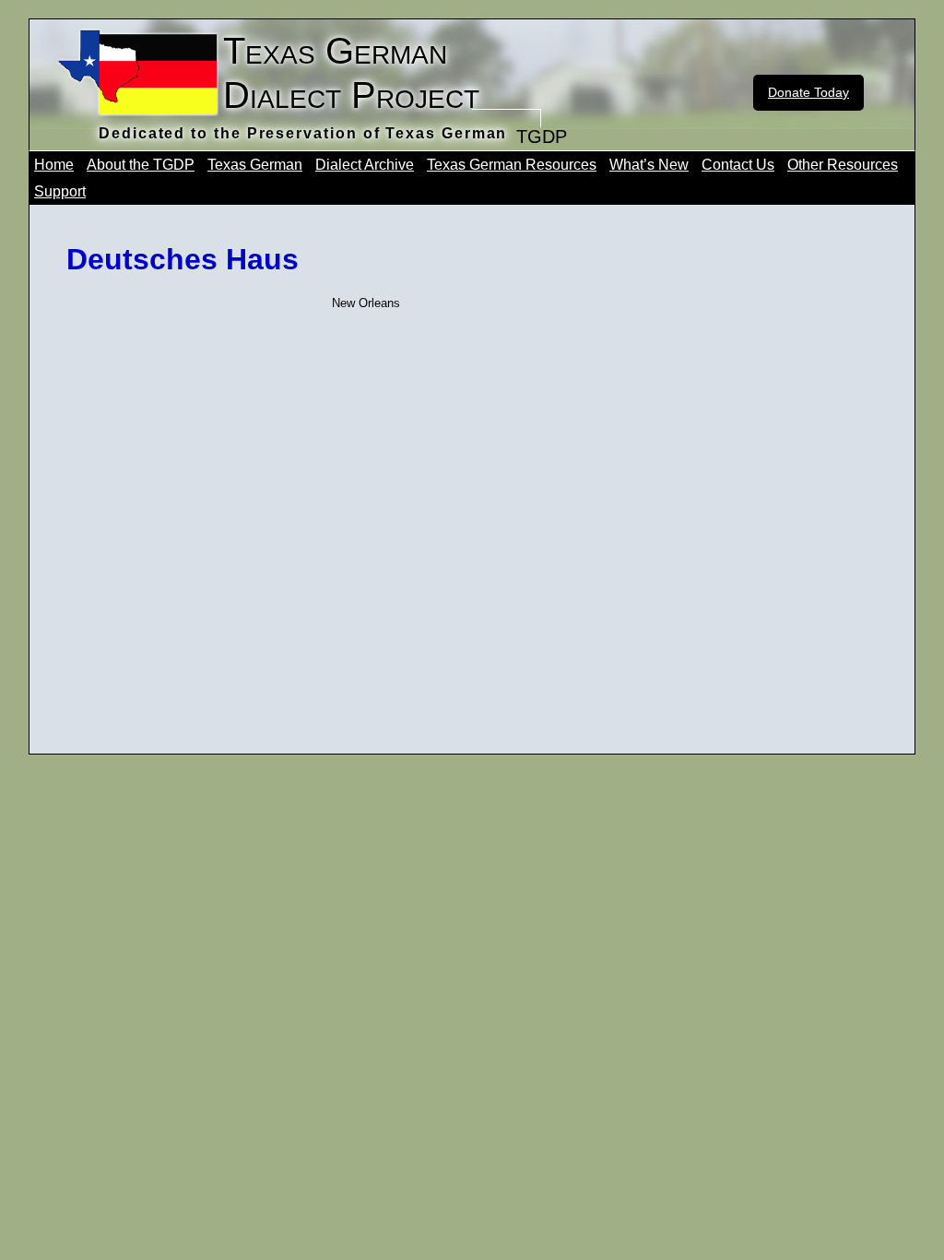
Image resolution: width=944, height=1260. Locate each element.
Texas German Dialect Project (351, 72)
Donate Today (808, 92)
